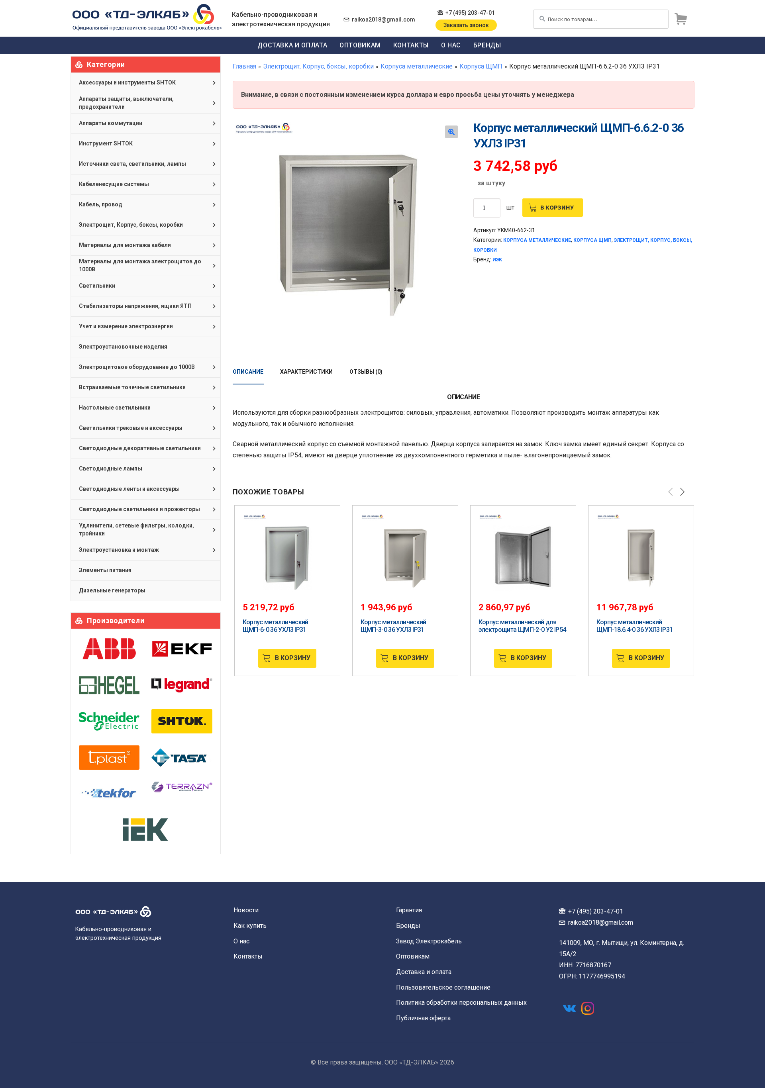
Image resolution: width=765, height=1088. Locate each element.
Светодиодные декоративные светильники (140, 448)
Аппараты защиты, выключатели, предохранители (126, 103)
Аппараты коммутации (110, 123)
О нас (451, 45)
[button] (451, 131)
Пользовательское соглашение (443, 987)
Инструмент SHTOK (106, 143)
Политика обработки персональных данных (461, 1002)
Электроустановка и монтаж (119, 550)
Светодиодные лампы (110, 468)
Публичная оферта (423, 1018)
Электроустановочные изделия (123, 346)
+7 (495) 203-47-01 (470, 13)
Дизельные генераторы (112, 590)
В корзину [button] (292, 658)
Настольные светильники (115, 407)
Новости (246, 910)
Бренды (487, 45)
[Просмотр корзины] (680, 19)
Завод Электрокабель (429, 941)
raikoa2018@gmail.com (383, 19)
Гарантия (409, 910)
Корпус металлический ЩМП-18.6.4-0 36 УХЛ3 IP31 (634, 625)
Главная (244, 66)
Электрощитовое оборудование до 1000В (137, 367)
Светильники (97, 285)
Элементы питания (105, 570)
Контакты (411, 45)
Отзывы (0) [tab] (365, 372)
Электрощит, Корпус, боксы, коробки (318, 66)
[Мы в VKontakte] (569, 1008)
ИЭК (497, 260)
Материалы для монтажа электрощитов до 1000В (140, 265)
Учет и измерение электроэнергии (126, 326)
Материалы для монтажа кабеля (125, 245)
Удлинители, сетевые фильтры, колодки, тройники (136, 529)
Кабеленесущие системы (114, 184)
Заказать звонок (466, 25)
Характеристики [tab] (306, 372)
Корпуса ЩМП (480, 66)
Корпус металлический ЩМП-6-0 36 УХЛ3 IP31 (275, 625)
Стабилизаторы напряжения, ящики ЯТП (135, 306)
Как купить (250, 925)
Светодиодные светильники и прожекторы (139, 509)
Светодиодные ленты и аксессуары (129, 489)
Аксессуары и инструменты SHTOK (127, 82)
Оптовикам (360, 45)
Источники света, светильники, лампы (132, 164)
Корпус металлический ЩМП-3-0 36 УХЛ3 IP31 (393, 625)
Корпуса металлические (417, 66)
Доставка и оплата (292, 45)
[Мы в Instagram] (587, 1008)
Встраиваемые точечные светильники (132, 387)
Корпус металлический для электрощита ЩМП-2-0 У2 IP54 (522, 625)
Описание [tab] (248, 372)
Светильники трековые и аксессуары (130, 428)
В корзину (557, 207)
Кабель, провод (100, 204)
